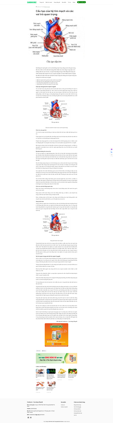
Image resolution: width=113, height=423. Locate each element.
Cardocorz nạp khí (64, 406)
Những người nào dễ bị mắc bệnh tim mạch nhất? (47, 84)
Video (74, 2)
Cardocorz (63, 404)
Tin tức (69, 2)
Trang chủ (42, 2)
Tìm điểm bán (82, 2)
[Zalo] (111, 152)
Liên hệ (75, 415)
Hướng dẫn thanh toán (78, 413)
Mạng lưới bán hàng (77, 404)
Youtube (31, 418)
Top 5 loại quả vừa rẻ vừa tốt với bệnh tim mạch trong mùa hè (61, 376)
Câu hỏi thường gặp (77, 406)
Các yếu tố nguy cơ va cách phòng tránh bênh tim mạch (51, 388)
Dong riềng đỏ (57, 2)
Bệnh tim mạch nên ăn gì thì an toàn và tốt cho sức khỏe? (49, 80)
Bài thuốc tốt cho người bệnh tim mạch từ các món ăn (48, 81)
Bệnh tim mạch (49, 2)
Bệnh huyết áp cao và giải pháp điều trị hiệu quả (40, 376)
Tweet (39, 350)
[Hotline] (111, 154)
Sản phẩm (64, 2)
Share (44, 350)
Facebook (28, 418)
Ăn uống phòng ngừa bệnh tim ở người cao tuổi (47, 82)
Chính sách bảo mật (77, 411)
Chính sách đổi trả (77, 408)
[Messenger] (111, 149)
